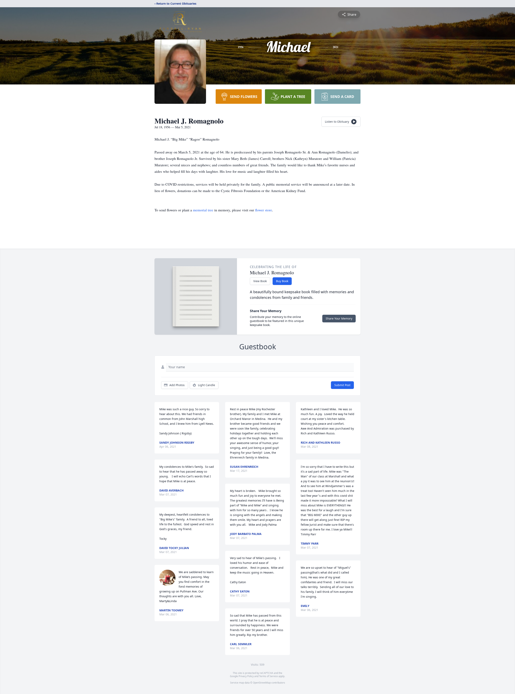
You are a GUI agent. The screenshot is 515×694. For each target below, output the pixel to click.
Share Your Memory (339, 318)
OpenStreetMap (262, 682)
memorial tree (203, 210)
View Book (260, 281)
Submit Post (342, 385)
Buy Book (282, 281)
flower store (263, 210)
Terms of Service (268, 676)
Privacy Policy (246, 676)
